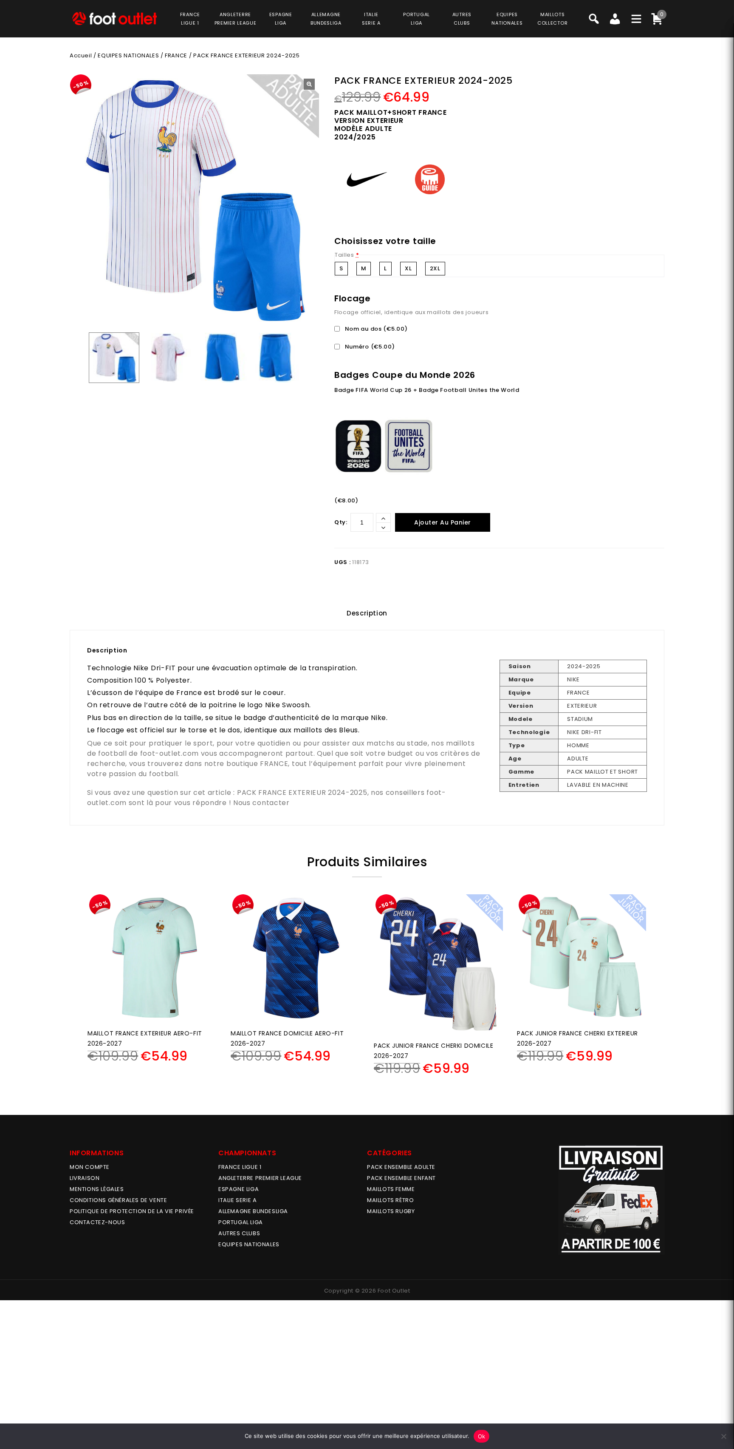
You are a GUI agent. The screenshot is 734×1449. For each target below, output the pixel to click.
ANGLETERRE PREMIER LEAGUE (236, 18)
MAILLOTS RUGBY (391, 1211)
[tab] (367, 613)
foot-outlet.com (169, 753)
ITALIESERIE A (371, 18)
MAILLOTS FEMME (391, 1189)
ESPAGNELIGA (280, 18)
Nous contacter (261, 803)
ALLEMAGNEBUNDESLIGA (326, 18)
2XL (435, 268)
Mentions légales (97, 1189)
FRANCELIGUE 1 (190, 18)
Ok (482, 1436)
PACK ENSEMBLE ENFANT (401, 1178)
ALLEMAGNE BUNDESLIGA (253, 1211)
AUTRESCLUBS (461, 18)
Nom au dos (375, 329)
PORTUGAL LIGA (240, 1222)
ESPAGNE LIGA (238, 1189)
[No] (723, 1436)
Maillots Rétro (390, 1200)
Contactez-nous (97, 1222)
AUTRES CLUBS (239, 1233)
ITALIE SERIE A (237, 1200)
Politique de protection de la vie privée (132, 1211)
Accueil (81, 55)
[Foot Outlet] (114, 18)
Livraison (84, 1178)
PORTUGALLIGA (416, 18)
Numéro (369, 347)
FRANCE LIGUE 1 (239, 1167)
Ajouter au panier (442, 522)
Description (367, 613)
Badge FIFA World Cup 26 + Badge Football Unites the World (426, 390)
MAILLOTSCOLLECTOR (552, 18)
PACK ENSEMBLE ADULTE (401, 1167)
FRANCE (176, 55)
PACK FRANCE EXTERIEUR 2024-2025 (302, 792)
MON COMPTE (90, 1167)
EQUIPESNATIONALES (506, 18)
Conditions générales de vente (118, 1200)
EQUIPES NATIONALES (128, 55)
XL (408, 268)
